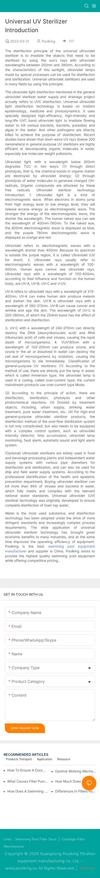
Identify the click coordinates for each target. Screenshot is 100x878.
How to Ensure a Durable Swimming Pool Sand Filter (27, 770)
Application (44, 759)
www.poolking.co (21, 868)
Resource (63, 759)
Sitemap (86, 868)
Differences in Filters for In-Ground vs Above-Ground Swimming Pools (75, 791)
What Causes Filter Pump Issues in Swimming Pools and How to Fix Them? (28, 781)
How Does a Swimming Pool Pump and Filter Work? (28, 791)
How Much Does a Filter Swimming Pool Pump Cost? (75, 781)
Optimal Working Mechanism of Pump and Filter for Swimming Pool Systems (75, 771)
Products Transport (19, 759)
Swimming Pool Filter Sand (36, 839)
